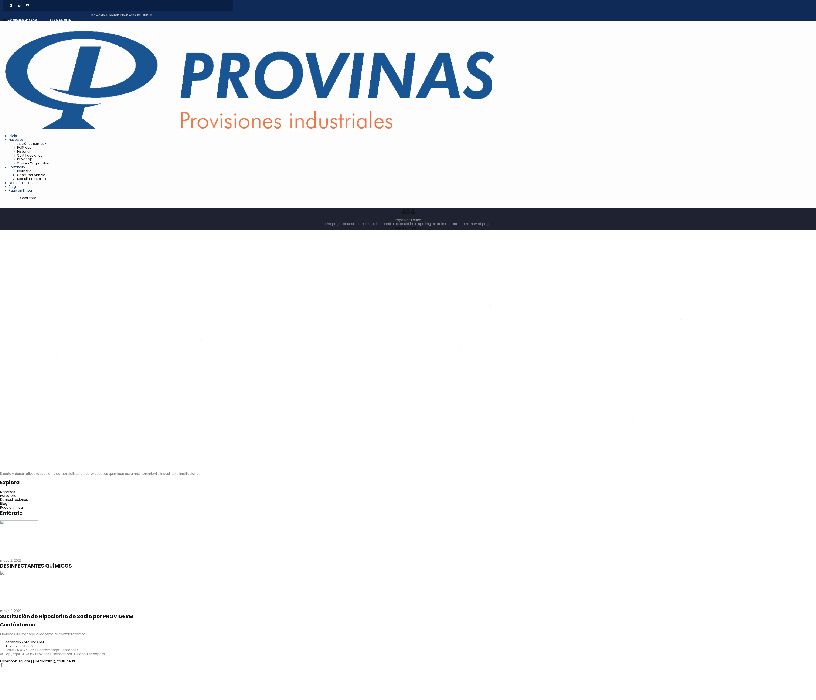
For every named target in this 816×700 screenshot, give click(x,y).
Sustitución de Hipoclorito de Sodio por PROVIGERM (66, 616)
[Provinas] (249, 80)
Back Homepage (410, 227)
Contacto (28, 197)
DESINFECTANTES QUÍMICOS (36, 565)
